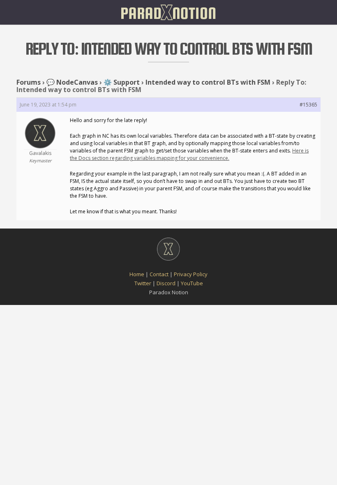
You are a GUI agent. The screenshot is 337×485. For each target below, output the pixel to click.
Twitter (142, 283)
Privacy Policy (191, 274)
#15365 (308, 104)
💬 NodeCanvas (72, 82)
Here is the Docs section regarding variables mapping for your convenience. (189, 154)
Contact (159, 274)
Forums (28, 82)
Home (136, 274)
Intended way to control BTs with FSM (207, 82)
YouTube (192, 283)
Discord (166, 283)
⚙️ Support (122, 82)
